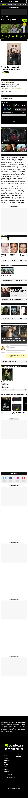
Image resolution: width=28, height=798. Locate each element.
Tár (2, 412)
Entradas (6, 771)
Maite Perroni (13, 254)
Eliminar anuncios (14, 7)
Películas (8, 16)
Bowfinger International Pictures (14, 88)
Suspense (13, 86)
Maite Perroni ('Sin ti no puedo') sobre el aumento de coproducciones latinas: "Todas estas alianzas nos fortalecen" (18, 292)
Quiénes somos (20, 755)
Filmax (10, 90)
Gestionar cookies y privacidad (14, 778)
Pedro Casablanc (22, 255)
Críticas (6, 770)
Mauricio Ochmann (3, 255)
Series (5, 762)
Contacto (18, 756)
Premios (6, 766)
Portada (2, 16)
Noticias (6, 757)
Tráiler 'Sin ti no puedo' (7, 275)
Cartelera (6, 759)
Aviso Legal (9, 774)
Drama (8, 86)
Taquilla (6, 768)
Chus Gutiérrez (14, 239)
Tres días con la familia (16, 412)
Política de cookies (11, 777)
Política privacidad (12, 776)
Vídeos (6, 764)
